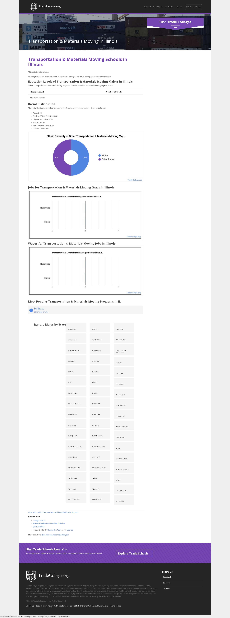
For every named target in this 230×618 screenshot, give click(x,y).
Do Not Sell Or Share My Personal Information (89, 606)
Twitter (166, 588)
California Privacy (61, 606)
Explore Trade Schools (133, 553)
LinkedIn (166, 583)
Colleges (158, 6)
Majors (147, 6)
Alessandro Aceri (54, 530)
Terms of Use (115, 606)
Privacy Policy (47, 606)
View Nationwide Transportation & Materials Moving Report (53, 512)
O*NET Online (39, 527)
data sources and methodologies (55, 535)
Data (38, 606)
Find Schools (193, 7)
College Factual (39, 520)
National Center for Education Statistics (49, 523)
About (178, 6)
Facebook (167, 577)
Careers (169, 6)
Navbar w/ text (45, 7)
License (70, 530)
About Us (30, 606)
